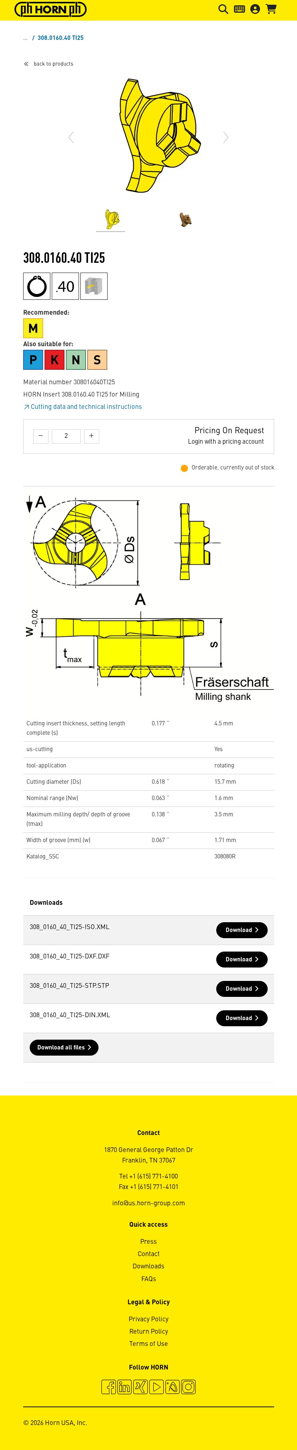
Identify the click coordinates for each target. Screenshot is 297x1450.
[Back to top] (264, 1424)
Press (148, 1242)
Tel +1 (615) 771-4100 (148, 1176)
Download (239, 930)
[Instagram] (188, 1388)
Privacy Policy (148, 1319)
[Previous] (71, 137)
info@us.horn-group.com (148, 1203)
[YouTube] (156, 1388)
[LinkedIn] (124, 1388)
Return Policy (148, 1332)
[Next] (226, 137)
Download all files (61, 1048)
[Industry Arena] (172, 1388)
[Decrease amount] (41, 436)
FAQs (148, 1279)
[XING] (140, 1388)
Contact (149, 1254)
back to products (53, 64)
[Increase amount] (91, 436)
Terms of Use (148, 1344)
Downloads (148, 1266)
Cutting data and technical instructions (86, 407)
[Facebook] (108, 1388)
